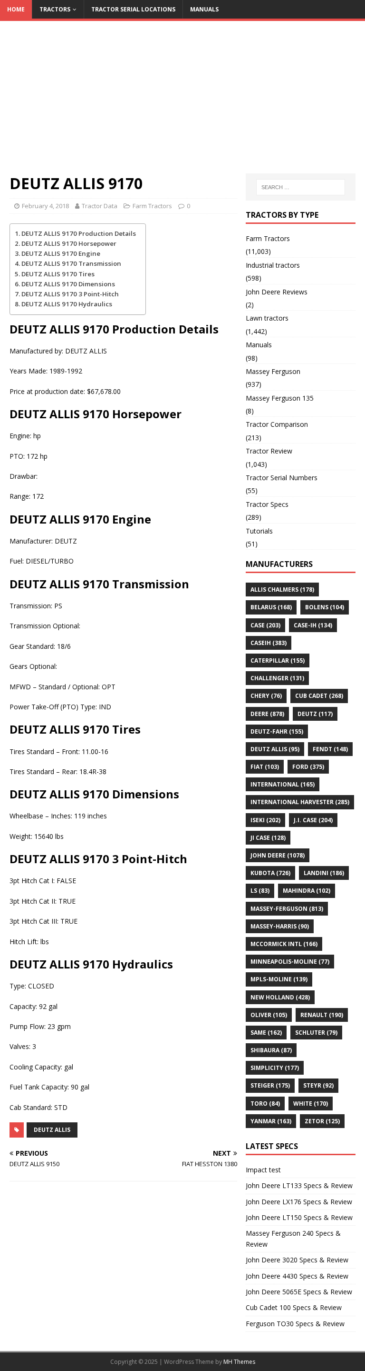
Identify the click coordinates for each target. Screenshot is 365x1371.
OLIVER (268, 1015)
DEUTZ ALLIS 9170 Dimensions (68, 284)
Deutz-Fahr (276, 731)
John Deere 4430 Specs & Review (297, 1275)
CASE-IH (313, 625)
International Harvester (299, 802)
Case (265, 625)
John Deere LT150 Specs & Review (299, 1217)
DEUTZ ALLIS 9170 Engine (60, 253)
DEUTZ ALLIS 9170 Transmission (71, 263)
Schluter (316, 1032)
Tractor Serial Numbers (281, 477)
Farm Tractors (152, 206)
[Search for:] (300, 187)
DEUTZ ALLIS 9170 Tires (58, 274)
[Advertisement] (182, 102)
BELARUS (271, 607)
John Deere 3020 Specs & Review (297, 1259)
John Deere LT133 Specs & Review (299, 1185)
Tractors (54, 9)
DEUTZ (315, 714)
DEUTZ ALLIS (52, 1130)
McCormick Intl (283, 944)
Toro (265, 1103)
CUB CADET (319, 696)
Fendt (330, 749)
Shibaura (271, 1050)
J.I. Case (313, 820)
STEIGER (270, 1085)
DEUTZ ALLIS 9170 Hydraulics (66, 304)
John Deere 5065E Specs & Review (299, 1291)
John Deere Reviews (276, 291)
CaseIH (268, 643)
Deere (267, 714)
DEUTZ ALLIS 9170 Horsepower (68, 243)
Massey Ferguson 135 (280, 398)
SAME (266, 1032)
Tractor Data (99, 206)
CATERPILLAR (277, 660)
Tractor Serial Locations (133, 9)
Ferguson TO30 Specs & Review (295, 1323)
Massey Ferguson (273, 371)
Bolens (324, 607)
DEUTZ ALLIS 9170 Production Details (78, 233)
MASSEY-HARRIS (279, 926)
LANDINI (324, 873)
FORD (308, 767)
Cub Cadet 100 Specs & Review (294, 1307)
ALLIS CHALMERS (282, 589)
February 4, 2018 (45, 206)
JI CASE (268, 838)
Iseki (265, 820)
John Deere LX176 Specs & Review (299, 1201)
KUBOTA (270, 873)
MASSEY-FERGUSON (286, 909)
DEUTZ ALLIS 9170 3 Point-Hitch (70, 294)
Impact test (263, 1169)
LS (259, 891)
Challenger (277, 678)
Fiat (264, 767)
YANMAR (270, 1121)
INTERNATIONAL (282, 784)
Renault (321, 1015)
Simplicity (274, 1068)
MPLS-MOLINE (278, 979)
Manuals (204, 9)
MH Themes (239, 1362)
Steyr (318, 1085)
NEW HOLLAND (280, 997)
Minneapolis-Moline (289, 962)
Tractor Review (269, 450)
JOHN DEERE (277, 855)
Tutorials (259, 530)
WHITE (310, 1103)
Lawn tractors (267, 318)
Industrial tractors (273, 265)
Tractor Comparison (277, 424)
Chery (266, 696)
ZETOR (322, 1121)
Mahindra (306, 891)
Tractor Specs (267, 504)
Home (16, 9)
